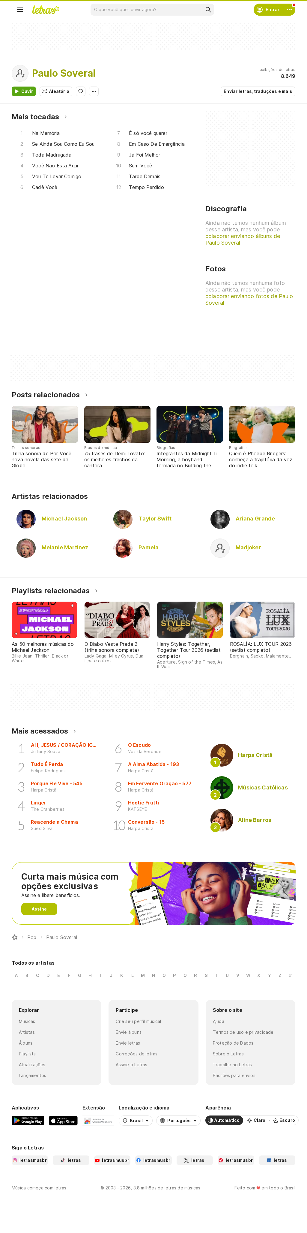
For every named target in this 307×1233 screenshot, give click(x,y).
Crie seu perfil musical (138, 1021)
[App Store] (63, 1120)
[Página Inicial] (15, 937)
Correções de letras (136, 1053)
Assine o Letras (131, 1064)
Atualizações (32, 1064)
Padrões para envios (234, 1075)
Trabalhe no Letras (232, 1064)
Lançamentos (32, 1075)
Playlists (27, 1053)
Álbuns (25, 1042)
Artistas (27, 1032)
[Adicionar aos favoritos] (80, 91)
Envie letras (128, 1042)
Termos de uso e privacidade (243, 1032)
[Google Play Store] (28, 1120)
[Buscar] (208, 10)
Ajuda (218, 1021)
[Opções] (94, 91)
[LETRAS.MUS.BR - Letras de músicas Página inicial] (45, 10)
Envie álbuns (129, 1032)
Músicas (27, 1021)
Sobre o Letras (228, 1053)
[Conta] (289, 10)
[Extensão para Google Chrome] (98, 1120)
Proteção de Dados (233, 1042)
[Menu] (20, 10)
